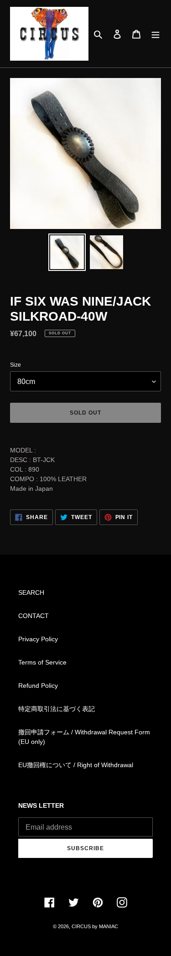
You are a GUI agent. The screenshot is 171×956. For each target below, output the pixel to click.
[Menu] (155, 34)
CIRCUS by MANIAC (95, 926)
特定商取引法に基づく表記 (56, 708)
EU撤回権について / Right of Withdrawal (75, 765)
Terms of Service (42, 662)
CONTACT (33, 615)
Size (15, 365)
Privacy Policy (38, 639)
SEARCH (31, 592)
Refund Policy (38, 685)
